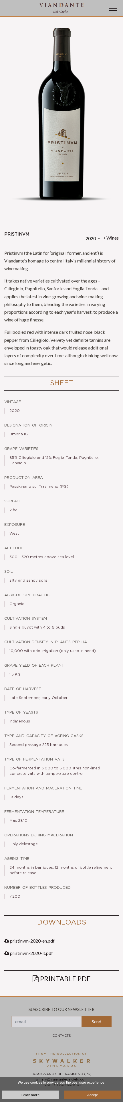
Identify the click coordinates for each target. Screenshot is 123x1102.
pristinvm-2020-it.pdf (31, 953)
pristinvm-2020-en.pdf (32, 940)
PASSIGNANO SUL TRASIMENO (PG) (61, 1074)
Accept (92, 1095)
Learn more (30, 1095)
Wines (112, 237)
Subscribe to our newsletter (61, 1009)
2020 (91, 238)
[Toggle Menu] (113, 8)
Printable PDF (64, 978)
